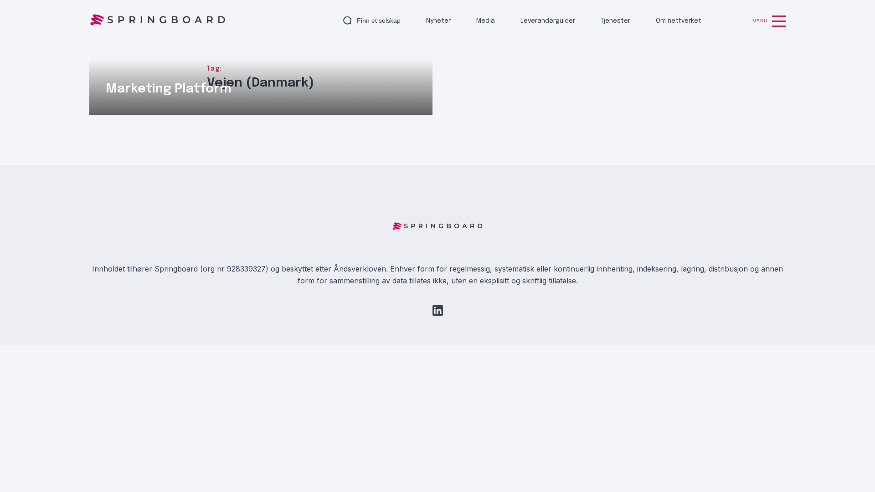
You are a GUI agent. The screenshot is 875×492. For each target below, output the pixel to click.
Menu (759, 20)
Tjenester (615, 21)
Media (485, 21)
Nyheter (438, 21)
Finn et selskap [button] (379, 20)
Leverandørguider (547, 21)
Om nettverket (678, 21)
